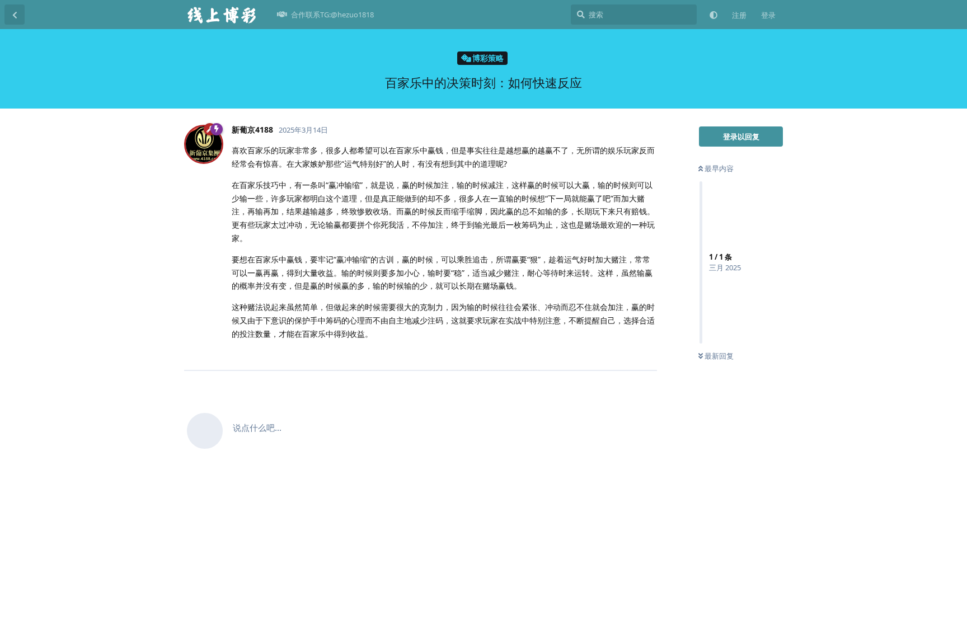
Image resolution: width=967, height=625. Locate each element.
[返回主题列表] (14, 14)
